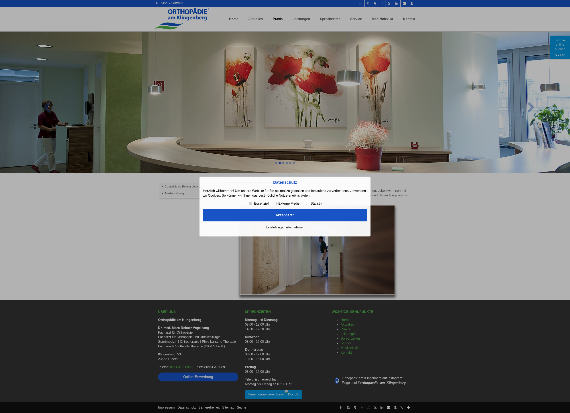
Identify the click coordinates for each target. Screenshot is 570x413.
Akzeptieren (285, 215)
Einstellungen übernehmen (285, 227)
